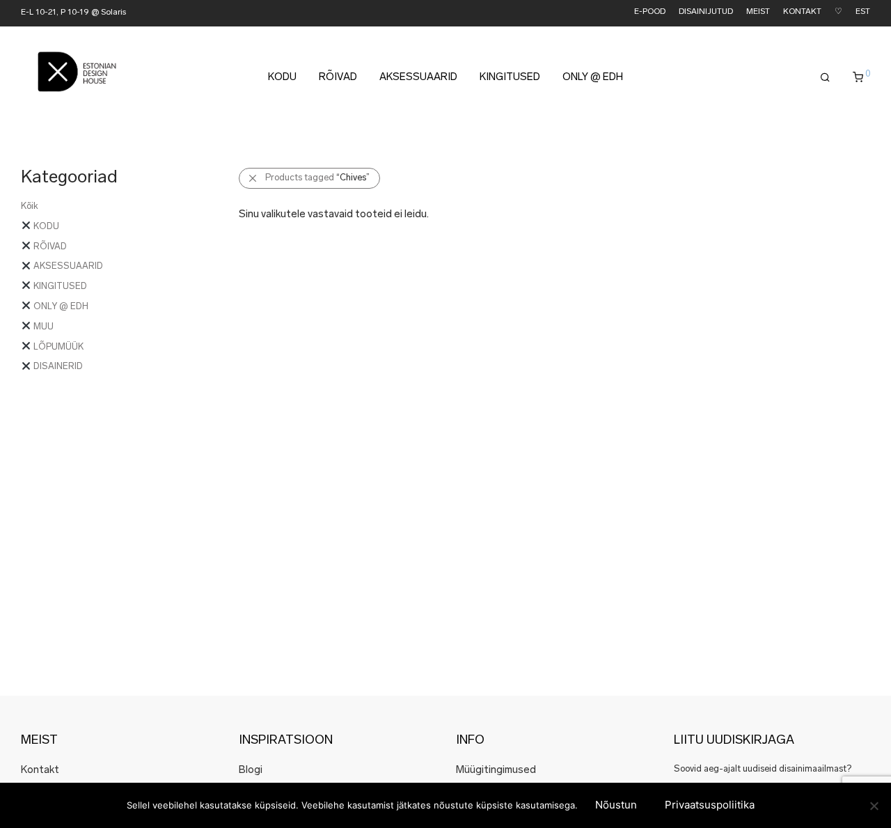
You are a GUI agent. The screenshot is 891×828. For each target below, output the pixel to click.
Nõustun (616, 804)
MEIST (758, 12)
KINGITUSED (510, 77)
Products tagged (317, 177)
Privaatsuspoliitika (710, 804)
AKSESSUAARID (418, 77)
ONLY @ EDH (592, 77)
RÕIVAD (338, 77)
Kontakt (40, 770)
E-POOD (649, 12)
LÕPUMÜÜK (57, 347)
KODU (282, 77)
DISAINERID (57, 366)
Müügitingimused (496, 770)
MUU (42, 326)
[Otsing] (825, 78)
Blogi (250, 770)
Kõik (29, 206)
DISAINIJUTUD (706, 12)
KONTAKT (802, 12)
